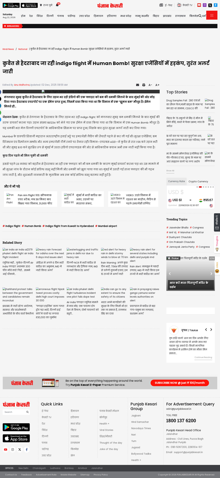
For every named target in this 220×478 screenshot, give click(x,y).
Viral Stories (106, 430)
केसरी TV (46, 417)
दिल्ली (50, 16)
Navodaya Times (141, 428)
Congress (197, 227)
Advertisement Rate (46, 474)
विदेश (44, 430)
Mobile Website (68, 474)
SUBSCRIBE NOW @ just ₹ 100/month (180, 383)
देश (43, 423)
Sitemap (84, 474)
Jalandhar (97, 468)
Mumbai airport (106, 226)
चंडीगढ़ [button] (71, 16)
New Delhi (23, 468)
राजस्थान (75, 442)
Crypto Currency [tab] (198, 181)
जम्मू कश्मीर (142, 16)
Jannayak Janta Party (180, 247)
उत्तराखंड (75, 436)
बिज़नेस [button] (193, 16)
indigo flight (11, 226)
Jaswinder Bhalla (177, 227)
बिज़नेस (75, 449)
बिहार (156, 16)
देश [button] (31, 16)
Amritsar (82, 468)
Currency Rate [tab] (176, 181)
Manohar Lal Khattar (191, 232)
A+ (157, 85)
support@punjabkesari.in (188, 452)
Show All (170, 170)
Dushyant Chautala (179, 237)
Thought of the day (111, 442)
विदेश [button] (40, 16)
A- (150, 85)
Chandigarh (39, 468)
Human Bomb (31, 226)
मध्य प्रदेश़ (125, 16)
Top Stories (177, 92)
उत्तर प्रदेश (84, 16)
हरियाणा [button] (112, 16)
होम (23, 16)
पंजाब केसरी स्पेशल (109, 411)
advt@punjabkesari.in (178, 409)
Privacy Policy (101, 474)
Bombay (69, 468)
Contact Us (11, 474)
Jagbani (136, 415)
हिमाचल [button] (98, 16)
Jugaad (135, 447)
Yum (133, 441)
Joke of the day (109, 449)
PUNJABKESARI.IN (185, 474)
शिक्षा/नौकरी (106, 436)
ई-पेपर (45, 411)
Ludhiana (55, 468)
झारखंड (167, 16)
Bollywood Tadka (141, 453)
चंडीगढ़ (45, 449)
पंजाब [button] (60, 16)
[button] (170, 273)
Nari (133, 434)
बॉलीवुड (103, 417)
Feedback (26, 474)
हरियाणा (75, 417)
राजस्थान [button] (180, 16)
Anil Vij (171, 232)
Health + (104, 423)
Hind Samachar (140, 422)
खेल (73, 455)
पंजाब (44, 442)
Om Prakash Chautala (180, 242)
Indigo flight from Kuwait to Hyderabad (68, 226)
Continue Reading (203, 357)
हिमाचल (75, 411)
